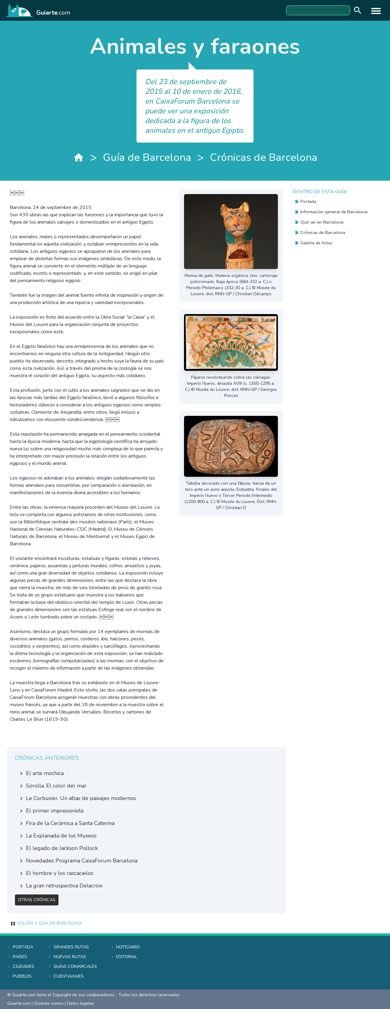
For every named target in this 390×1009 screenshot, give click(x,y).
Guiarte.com (18, 1003)
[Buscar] (356, 10)
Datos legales (80, 1003)
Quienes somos (49, 1003)
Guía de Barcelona (147, 157)
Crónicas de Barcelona (263, 157)
